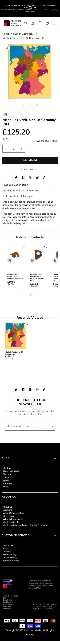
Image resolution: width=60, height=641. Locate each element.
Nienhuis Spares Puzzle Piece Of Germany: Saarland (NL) (37, 277)
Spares (6, 480)
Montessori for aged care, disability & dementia (26, 525)
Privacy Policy (9, 554)
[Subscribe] (51, 426)
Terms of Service (11, 560)
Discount (7, 474)
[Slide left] (23, 104)
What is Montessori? (13, 519)
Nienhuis (7, 468)
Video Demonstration (13, 512)
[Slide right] (37, 104)
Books (6, 486)
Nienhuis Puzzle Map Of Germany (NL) (23, 38)
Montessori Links (11, 522)
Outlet (6, 477)
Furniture (7, 483)
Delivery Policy (10, 557)
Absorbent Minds (11, 471)
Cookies (7, 551)
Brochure (7, 509)
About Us (7, 506)
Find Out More (35, 588)
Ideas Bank (8, 515)
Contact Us (8, 545)
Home (5, 33)
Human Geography (23, 33)
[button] (25, 23)
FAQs (5, 548)
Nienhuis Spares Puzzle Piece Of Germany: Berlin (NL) (15, 276)
